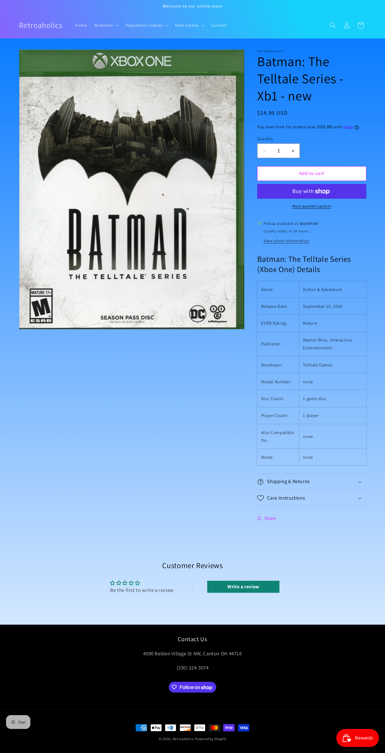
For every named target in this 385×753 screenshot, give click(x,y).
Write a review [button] (243, 586)
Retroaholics (183, 738)
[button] (106, 25)
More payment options (311, 206)
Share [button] (270, 518)
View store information (286, 241)
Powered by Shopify (210, 738)
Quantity (265, 138)
